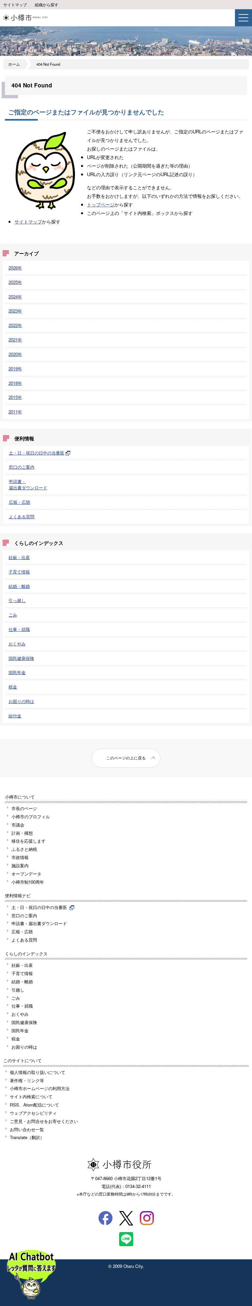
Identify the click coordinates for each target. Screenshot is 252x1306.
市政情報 (20, 857)
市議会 (17, 825)
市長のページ (24, 808)
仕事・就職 (19, 629)
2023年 (15, 311)
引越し (17, 990)
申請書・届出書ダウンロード (28, 484)
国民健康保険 (21, 658)
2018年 (15, 383)
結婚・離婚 (19, 586)
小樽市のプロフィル (30, 816)
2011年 (15, 411)
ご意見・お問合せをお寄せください (44, 1121)
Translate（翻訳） (27, 1137)
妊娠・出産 (19, 557)
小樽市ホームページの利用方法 (40, 1088)
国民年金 (17, 672)
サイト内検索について (31, 1096)
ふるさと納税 (24, 849)
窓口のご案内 (21, 467)
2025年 (15, 282)
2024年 (15, 296)
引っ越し (17, 600)
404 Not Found (48, 64)
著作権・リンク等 (27, 1080)
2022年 (15, 325)
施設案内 (20, 865)
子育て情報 (19, 572)
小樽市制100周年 (27, 882)
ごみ (13, 615)
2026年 (15, 268)
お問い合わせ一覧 (27, 1129)
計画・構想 (22, 833)
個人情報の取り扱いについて (37, 1072)
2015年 (15, 397)
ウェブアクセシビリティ (33, 1113)
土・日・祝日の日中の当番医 (36, 453)
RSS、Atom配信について (34, 1105)
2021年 (15, 340)
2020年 (15, 354)
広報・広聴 (19, 502)
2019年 (15, 368)
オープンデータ (26, 874)
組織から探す (46, 4)
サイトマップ (15, 4)
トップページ (101, 204)
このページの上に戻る (126, 758)
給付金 (15, 715)
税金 (13, 687)
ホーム (14, 64)
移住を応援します (28, 841)
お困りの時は (21, 701)
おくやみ (17, 644)
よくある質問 (21, 516)
